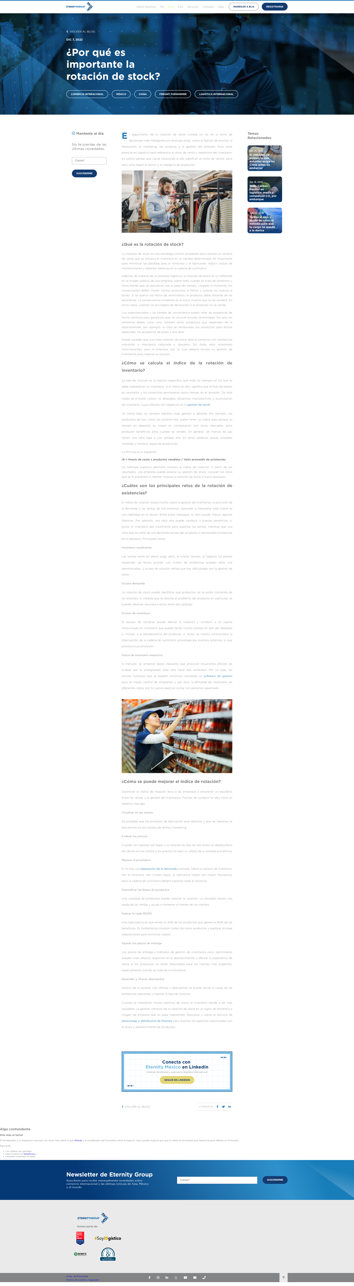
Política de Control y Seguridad (82, 1280)
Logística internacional (216, 94)
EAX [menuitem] (180, 6)
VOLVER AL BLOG (137, 1106)
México (121, 94)
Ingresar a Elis (243, 6)
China (143, 94)
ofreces (78, 1140)
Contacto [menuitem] (208, 6)
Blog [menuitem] (221, 6)
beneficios (29, 1154)
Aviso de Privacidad (77, 1276)
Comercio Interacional (87, 94)
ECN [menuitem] (171, 6)
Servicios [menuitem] (192, 6)
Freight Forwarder (173, 94)
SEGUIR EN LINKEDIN (177, 1080)
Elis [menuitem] (162, 6)
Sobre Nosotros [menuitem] (146, 6)
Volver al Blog (81, 31)
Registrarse (274, 6)
